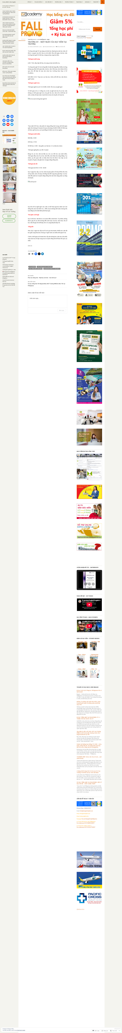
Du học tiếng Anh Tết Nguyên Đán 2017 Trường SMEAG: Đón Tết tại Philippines (46, 283)
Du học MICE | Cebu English (9, 2)
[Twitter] (11, 124)
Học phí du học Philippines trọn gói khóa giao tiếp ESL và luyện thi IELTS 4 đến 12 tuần (9, 77)
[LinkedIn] (11, 120)
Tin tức (30, 39)
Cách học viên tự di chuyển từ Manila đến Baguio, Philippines (7, 62)
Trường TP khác (69, 1)
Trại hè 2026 (79, 1)
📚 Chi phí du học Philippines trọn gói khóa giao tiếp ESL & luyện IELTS (8, 273)
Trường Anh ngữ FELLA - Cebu (9, 269)
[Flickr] (7, 116)
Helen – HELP (81, 669)
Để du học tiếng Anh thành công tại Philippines (9, 72)
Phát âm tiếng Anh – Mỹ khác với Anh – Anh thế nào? (42, 276)
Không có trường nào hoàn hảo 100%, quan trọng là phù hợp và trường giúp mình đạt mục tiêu (88, 703)
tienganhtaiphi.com (49, 46)
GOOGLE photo (9, 216)
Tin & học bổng (38, 1)
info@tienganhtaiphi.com (86, 811)
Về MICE (29, 1)
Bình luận (61, 310)
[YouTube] (7, 124)
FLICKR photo (9, 220)
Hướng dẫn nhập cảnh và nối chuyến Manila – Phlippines (8, 56)
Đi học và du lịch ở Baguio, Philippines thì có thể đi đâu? (89, 691)
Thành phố (95, 1)
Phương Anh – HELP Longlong (94, 655)
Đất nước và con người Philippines (8, 67)
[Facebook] (11, 116)
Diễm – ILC (94, 669)
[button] (85, 584)
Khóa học (87, 1)
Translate (88, 37)
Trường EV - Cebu (45, 39)
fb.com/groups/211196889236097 (86, 823)
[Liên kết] (3, 116)
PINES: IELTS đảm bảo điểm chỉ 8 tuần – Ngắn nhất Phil (9, 30)
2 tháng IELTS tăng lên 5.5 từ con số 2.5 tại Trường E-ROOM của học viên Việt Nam (88, 771)
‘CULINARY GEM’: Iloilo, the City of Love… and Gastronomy (89, 757)
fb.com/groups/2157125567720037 (86, 827)
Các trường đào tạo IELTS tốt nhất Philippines (8, 47)
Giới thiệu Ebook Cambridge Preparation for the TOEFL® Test (8, 285)
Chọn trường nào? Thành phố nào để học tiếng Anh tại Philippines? (8, 12)
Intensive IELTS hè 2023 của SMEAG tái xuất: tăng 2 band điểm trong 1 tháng (8, 18)
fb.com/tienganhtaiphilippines (89, 819)
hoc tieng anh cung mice (35, 268)
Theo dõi (97, 29)
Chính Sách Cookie (21, 1030)
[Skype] (3, 124)
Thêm (3, 203)
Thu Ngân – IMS (82, 641)
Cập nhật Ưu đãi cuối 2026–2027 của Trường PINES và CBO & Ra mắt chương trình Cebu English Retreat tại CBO (89, 733)
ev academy (32, 266)
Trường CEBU (58, 1)
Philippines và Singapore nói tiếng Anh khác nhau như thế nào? (9, 84)
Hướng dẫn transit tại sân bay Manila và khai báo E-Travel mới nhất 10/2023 (9, 42)
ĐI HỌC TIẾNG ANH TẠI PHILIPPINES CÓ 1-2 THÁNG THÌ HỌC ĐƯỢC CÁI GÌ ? (88, 718)
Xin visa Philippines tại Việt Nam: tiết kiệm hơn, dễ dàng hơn (8, 36)
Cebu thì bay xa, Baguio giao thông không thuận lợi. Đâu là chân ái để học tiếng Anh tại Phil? (8, 24)
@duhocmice (80, 909)
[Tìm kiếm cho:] (89, 22)
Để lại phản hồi (61, 46)
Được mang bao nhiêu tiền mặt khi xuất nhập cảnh (9, 51)
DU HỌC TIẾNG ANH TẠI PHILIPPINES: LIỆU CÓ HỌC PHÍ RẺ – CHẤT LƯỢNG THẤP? (89, 782)
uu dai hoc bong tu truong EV (52, 268)
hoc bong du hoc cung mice (45, 266)
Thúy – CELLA (81, 654)
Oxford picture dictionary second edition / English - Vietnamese (8, 266)
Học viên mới (48, 1)
